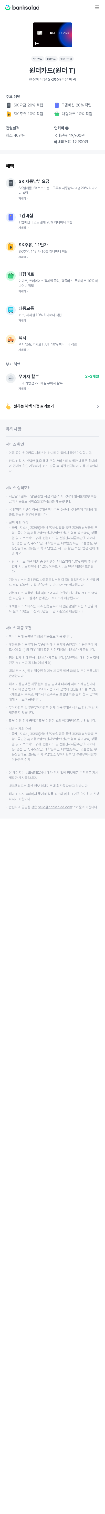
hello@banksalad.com (55, 807)
